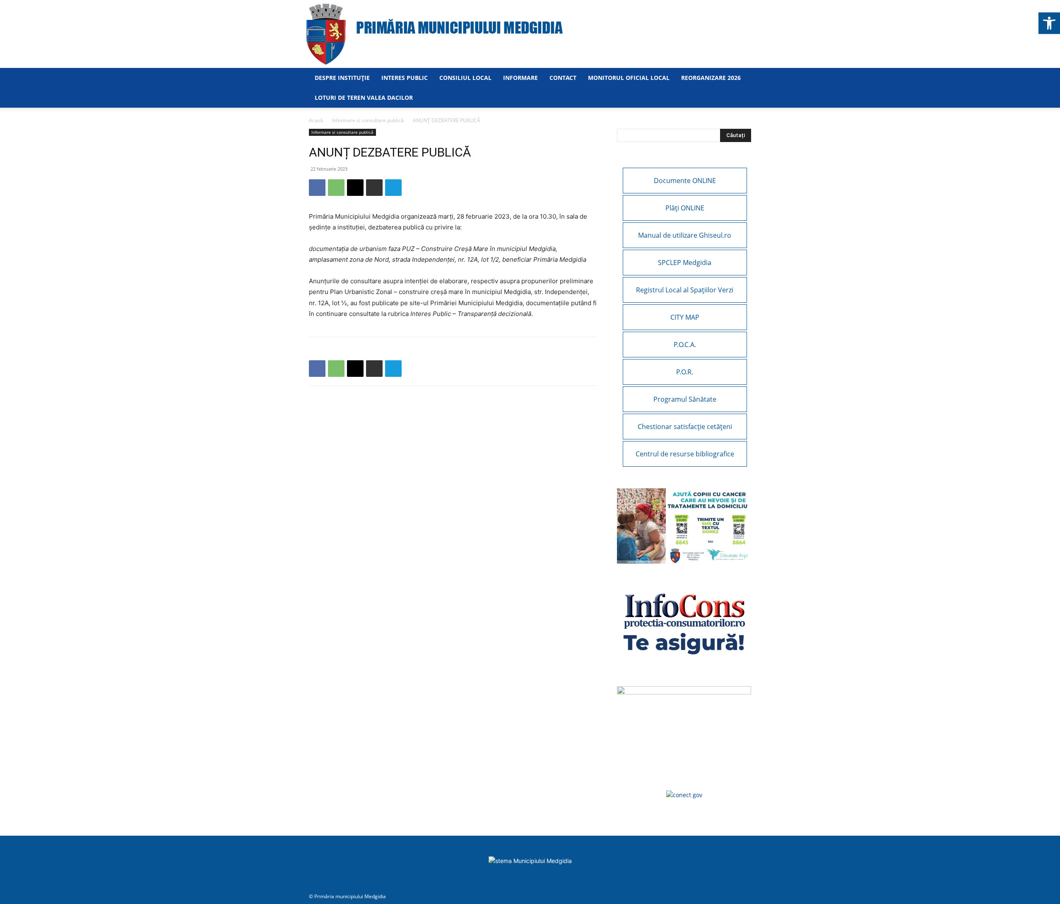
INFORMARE (520, 78)
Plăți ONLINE (684, 207)
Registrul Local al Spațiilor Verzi (684, 289)
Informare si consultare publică (368, 120)
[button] (1049, 23)
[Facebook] (317, 187)
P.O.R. (684, 371)
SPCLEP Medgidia (684, 262)
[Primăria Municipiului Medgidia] (530, 34)
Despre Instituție (342, 78)
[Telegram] (393, 187)
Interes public (404, 78)
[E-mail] (355, 187)
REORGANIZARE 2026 (711, 78)
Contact (562, 78)
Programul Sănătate (684, 399)
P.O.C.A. (685, 344)
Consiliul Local (465, 78)
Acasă (316, 120)
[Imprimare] (374, 187)
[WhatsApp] (336, 187)
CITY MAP (684, 317)
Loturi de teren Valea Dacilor (364, 97)
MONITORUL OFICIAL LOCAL (629, 78)
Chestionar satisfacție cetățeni (685, 426)
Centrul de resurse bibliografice (685, 453)
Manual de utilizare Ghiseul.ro (684, 235)
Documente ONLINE (685, 180)
